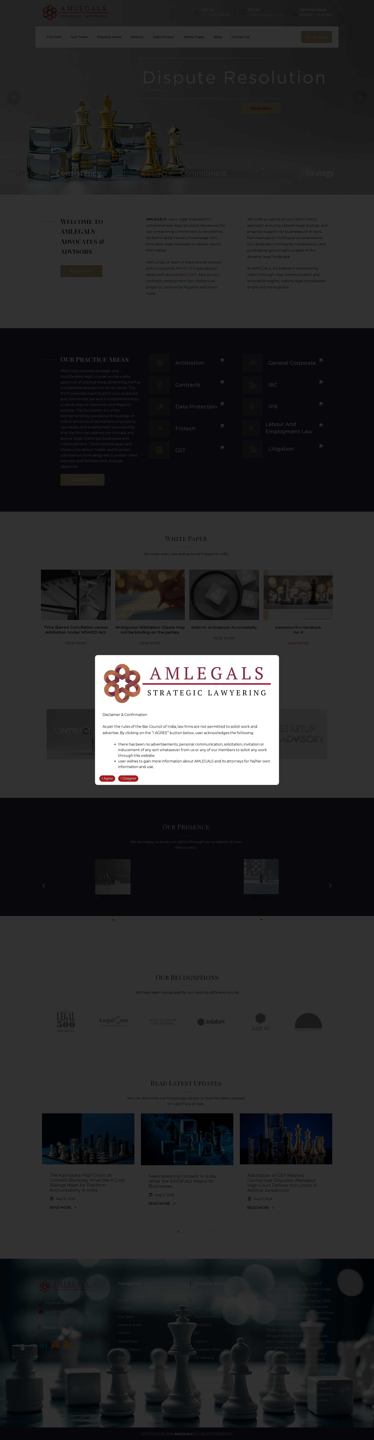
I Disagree (128, 778)
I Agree (107, 778)
